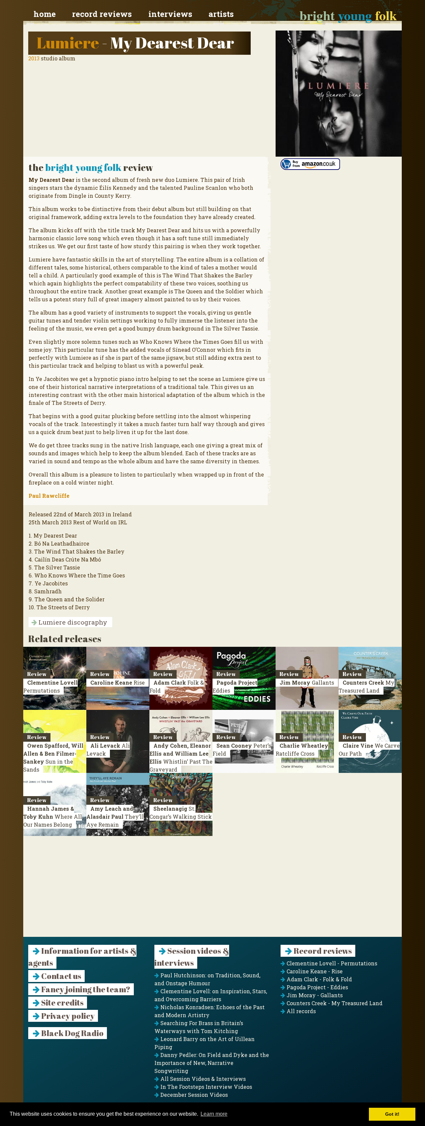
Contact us (60, 976)
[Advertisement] (212, 890)
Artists (221, 14)
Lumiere (68, 42)
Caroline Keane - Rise (314, 971)
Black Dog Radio (72, 1033)
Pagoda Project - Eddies (316, 987)
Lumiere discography (72, 622)
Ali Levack (108, 749)
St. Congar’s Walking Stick (180, 812)
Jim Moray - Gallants (314, 995)
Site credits (62, 1002)
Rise (117, 682)
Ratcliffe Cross (302, 749)
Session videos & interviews (191, 956)
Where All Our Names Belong (52, 816)
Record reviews (102, 14)
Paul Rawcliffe (49, 495)
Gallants (307, 682)
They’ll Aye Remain (115, 816)
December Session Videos (193, 1094)
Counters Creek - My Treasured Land (333, 1003)
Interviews (170, 14)
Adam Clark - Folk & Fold (318, 979)
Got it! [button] (392, 1114)
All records (300, 1011)
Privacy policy (67, 1016)
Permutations (50, 686)
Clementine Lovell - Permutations (331, 963)
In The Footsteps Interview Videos (205, 1086)
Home (45, 14)
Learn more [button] (214, 1114)
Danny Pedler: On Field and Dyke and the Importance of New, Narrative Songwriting (211, 1062)
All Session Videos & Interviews (202, 1078)
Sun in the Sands (53, 757)
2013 (34, 58)
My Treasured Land (366, 686)
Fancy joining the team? (85, 989)
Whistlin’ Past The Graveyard (180, 757)
